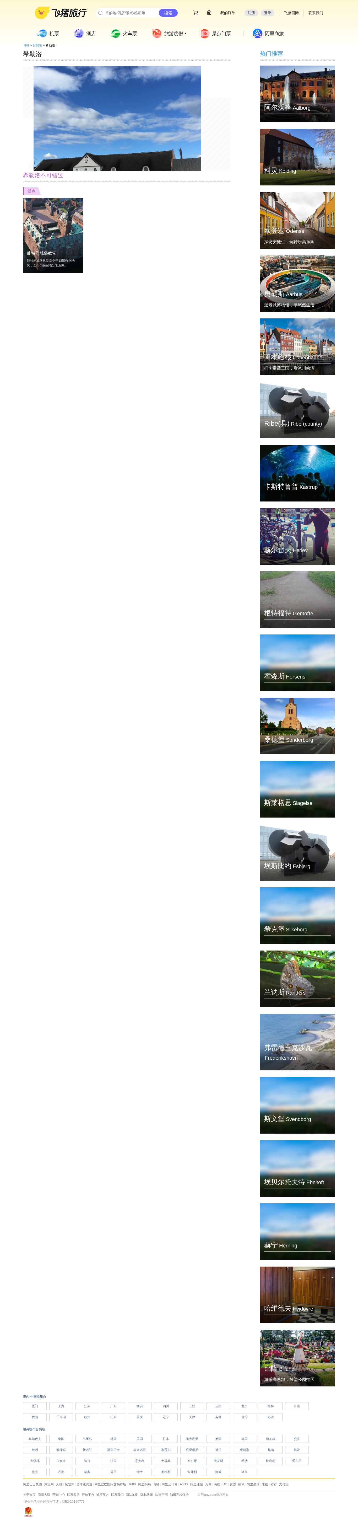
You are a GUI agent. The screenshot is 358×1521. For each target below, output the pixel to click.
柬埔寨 (244, 1450)
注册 (251, 13)
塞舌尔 (166, 1450)
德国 (244, 1439)
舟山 (297, 1406)
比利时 (270, 1461)
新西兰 (87, 1450)
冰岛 (244, 1472)
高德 (217, 1484)
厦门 (35, 1406)
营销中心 (58, 1495)
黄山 (35, 1417)
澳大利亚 (192, 1439)
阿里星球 (253, 1484)
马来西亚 (139, 1450)
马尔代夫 (35, 1439)
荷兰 (218, 1450)
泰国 (61, 1439)
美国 (140, 1439)
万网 (208, 1484)
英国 (218, 1439)
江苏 (87, 1406)
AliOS (184, 1484)
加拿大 (61, 1461)
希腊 (244, 1461)
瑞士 (140, 1472)
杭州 (87, 1417)
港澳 (271, 1417)
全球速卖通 (84, 1484)
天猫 (59, 1484)
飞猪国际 (291, 13)
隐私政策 (146, 1495)
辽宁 (166, 1417)
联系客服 (73, 1495)
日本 (166, 1439)
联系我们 (117, 1495)
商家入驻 (44, 1495)
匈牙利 (192, 1472)
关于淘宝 (29, 1495)
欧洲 (35, 1450)
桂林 (271, 1406)
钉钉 (273, 1484)
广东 (113, 1406)
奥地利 (166, 1472)
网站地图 (132, 1495)
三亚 (192, 1406)
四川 (166, 1406)
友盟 (233, 1484)
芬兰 (113, 1472)
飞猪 (26, 45)
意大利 (139, 1461)
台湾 (244, 1417)
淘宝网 (49, 1484)
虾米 (241, 1484)
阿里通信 (196, 1484)
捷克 (35, 1472)
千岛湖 (61, 1417)
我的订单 (227, 13)
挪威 (218, 1472)
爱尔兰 (297, 1461)
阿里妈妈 (144, 1484)
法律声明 (161, 1495)
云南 (218, 1406)
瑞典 (87, 1472)
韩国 (113, 1439)
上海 (61, 1406)
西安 (140, 1406)
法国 (113, 1461)
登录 (267, 13)
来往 (265, 1484)
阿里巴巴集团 (32, 1484)
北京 (244, 1406)
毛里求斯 (192, 1450)
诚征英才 (102, 1495)
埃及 (297, 1450)
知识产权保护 (179, 1495)
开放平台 (88, 1495)
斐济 (297, 1439)
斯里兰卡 (113, 1450)
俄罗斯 (218, 1461)
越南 (271, 1450)
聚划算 (69, 1484)
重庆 (140, 1417)
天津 (192, 1417)
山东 (113, 1417)
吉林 (218, 1417)
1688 (132, 1484)
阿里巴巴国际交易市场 (110, 1484)
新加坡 (270, 1439)
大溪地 (35, 1461)
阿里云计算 (169, 1484)
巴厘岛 (87, 1439)
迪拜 (87, 1461)
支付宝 (284, 1484)
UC (225, 1484)
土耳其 (166, 1461)
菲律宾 (61, 1450)
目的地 (37, 45)
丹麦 (61, 1472)
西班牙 (192, 1461)
